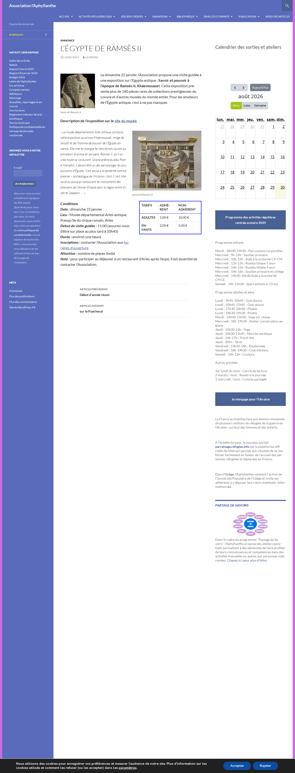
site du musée (126, 121)
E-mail (18, 167)
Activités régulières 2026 (95, 16)
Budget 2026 (17, 77)
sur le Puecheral (92, 308)
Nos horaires (17, 110)
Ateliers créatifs (132, 16)
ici (229, 487)
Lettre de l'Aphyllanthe (22, 81)
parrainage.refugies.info (232, 447)
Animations (160, 16)
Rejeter (265, 766)
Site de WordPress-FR (22, 307)
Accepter (237, 766)
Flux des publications (22, 296)
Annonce (67, 40)
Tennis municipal (19, 122)
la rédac (92, 57)
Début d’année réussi (94, 292)
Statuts (13, 65)
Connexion (16, 290)
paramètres (127, 768)
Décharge (15, 98)
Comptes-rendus (19, 89)
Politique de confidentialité (25, 127)
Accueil (64, 16)
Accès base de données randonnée (27, 131)
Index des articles (278, 16)
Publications (247, 16)
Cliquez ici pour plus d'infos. (247, 560)
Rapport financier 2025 (23, 73)
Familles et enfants (216, 16)
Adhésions (15, 94)
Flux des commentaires (23, 302)
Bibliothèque (186, 16)
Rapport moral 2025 (21, 69)
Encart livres (16, 85)
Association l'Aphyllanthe (32, 5)
